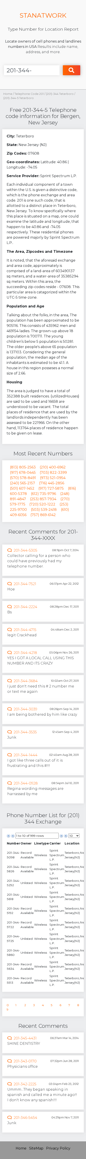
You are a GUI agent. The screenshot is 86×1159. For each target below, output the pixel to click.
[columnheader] (13, 843)
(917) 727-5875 (51, 488)
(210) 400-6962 (53, 467)
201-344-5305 (25, 550)
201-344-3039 (25, 709)
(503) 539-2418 (44, 509)
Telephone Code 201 (29, 93)
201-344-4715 (25, 630)
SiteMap (36, 1148)
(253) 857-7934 (43, 499)
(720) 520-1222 (42, 504)
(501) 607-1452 (22, 488)
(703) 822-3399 (53, 472)
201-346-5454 (25, 1118)
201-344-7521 (25, 584)
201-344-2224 (25, 607)
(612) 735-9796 (43, 494)
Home (7, 93)
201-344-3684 (26, 681)
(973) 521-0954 (52, 478)
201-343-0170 (25, 1061)
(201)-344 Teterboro (60, 93)
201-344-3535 (25, 732)
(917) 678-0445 (23, 472)
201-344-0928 (26, 783)
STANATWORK (43, 15)
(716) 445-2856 (51, 483)
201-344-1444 (25, 755)
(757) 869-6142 (43, 515)
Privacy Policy (58, 1148)
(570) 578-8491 (23, 478)
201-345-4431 (25, 1038)
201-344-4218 (25, 653)
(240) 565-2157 (22, 483)
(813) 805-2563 (23, 467)
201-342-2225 (25, 1084)
